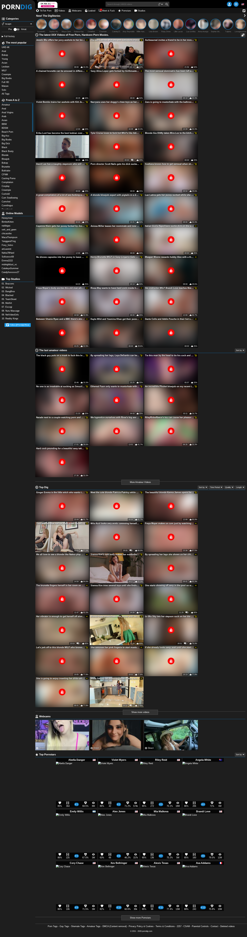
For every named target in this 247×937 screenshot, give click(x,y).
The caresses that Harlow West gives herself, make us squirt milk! (60, 523)
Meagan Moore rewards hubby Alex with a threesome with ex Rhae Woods (169, 257)
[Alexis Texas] (148, 874)
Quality (228, 487)
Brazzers (8, 283)
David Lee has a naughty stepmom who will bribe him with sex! (60, 164)
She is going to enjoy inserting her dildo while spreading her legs (60, 678)
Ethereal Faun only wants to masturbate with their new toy (115, 386)
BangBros (9, 291)
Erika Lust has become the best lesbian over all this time (60, 133)
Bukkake (6, 170)
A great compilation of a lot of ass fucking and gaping (60, 195)
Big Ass (6, 135)
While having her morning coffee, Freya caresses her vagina (115, 678)
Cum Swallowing (10, 197)
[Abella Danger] (64, 771)
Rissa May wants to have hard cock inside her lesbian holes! (115, 288)
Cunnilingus (8, 205)
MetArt (7, 303)
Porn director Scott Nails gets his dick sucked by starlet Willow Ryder (115, 164)
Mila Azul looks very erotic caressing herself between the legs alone (115, 523)
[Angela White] (190, 771)
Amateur (6, 104)
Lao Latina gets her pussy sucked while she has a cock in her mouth (169, 195)
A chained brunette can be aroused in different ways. (60, 71)
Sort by (239, 350)
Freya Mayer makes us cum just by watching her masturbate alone (169, 523)
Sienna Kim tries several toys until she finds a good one (115, 585)
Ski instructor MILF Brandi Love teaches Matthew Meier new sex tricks (169, 288)
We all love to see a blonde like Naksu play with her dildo (60, 554)
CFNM (5, 174)
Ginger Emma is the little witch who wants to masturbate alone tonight (60, 492)
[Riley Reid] (146, 769)
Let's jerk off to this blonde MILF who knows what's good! (60, 647)
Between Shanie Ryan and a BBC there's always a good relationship (60, 319)
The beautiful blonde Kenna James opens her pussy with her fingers (169, 492)
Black (5, 147)
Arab (4, 116)
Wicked (7, 287)
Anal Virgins (8, 112)
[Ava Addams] (190, 874)
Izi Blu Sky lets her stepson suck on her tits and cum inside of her (169, 616)
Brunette (6, 166)
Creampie (7, 190)
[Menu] (236, 4)
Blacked (8, 295)
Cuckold (6, 194)
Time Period (215, 487)
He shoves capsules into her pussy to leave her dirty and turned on (60, 257)
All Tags (6, 94)
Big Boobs (7, 139)
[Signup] (229, 4)
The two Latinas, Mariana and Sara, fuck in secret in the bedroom (115, 40)
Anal (4, 108)
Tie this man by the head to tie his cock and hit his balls (169, 355)
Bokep (5, 163)
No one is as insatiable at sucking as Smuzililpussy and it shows (60, 386)
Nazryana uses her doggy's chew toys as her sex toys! (115, 102)
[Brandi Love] (189, 822)
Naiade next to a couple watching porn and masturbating (60, 417)
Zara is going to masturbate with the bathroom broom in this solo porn (169, 102)
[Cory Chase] (63, 873)
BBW (4, 124)
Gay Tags (64, 926)
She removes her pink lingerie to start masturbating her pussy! (115, 647)
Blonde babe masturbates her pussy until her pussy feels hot (115, 616)
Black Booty (8, 151)
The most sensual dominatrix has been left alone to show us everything (169, 71)
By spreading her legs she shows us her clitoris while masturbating (169, 554)
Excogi (7, 307)
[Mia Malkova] (147, 822)
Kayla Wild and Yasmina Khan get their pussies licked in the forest (115, 319)
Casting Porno (9, 178)
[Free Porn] (17, 6)
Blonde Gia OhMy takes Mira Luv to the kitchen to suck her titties (169, 133)
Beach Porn (8, 132)
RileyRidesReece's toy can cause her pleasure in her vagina (169, 417)
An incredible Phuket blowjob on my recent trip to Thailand (169, 386)
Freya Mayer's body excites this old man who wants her (60, 288)
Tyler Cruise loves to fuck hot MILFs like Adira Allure (115, 133)
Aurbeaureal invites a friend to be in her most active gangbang (169, 40)
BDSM (5, 128)
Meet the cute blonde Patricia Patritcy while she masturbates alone (115, 492)
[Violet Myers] (105, 771)
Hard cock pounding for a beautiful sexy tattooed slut (60, 448)
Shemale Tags (78, 926)
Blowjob (6, 159)
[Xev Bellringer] (106, 874)
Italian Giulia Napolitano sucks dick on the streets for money (169, 226)
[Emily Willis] (63, 821)
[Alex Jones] (105, 821)
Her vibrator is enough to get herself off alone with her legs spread (60, 616)
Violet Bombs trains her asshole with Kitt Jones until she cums (60, 102)
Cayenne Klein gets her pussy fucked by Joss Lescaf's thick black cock (60, 226)
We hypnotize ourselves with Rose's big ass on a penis (115, 417)
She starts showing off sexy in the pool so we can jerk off (169, 585)
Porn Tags (53, 926)
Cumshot (6, 201)
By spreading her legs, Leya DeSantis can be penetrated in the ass (115, 355)
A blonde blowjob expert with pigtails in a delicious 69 (115, 195)
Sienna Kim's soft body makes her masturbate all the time (115, 554)
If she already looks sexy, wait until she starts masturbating (169, 647)
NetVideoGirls (10, 314)
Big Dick (6, 143)
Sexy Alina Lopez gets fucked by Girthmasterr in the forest (115, 71)
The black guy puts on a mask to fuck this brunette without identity (60, 355)
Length (239, 487)
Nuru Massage (11, 311)
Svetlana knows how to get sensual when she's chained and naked (169, 164)
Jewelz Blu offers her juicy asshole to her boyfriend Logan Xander (60, 40)
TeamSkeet (9, 299)
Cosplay (6, 186)
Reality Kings (10, 318)
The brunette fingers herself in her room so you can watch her (60, 585)
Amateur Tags (93, 926)
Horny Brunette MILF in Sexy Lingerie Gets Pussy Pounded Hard (115, 257)
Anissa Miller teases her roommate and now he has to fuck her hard (115, 226)
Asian (5, 120)
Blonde (5, 155)
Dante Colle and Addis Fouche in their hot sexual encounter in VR (169, 319)
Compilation (8, 182)
